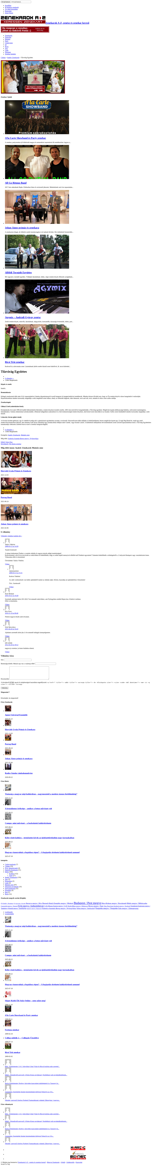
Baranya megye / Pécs (34, 903)
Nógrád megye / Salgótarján (17, 908)
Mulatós (7, 39)
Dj (6, 45)
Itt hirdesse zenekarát (12, 7)
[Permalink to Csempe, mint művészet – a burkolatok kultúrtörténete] (8, 819)
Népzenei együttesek (12, 887)
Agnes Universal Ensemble (16, 715)
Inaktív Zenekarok (13, 57)
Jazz (6, 48)
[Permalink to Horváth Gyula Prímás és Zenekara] (8, 725)
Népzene (8, 52)
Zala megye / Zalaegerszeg (128, 908)
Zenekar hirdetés (10, 54)
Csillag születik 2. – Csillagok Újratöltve (22, 1038)
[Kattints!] (25, 32)
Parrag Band (6, 497)
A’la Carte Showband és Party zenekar (25, 138)
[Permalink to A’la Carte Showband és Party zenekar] (8, 1011)
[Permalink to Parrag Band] (8, 740)
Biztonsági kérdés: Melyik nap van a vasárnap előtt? (18, 664)
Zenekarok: (8, 35)
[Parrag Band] (16, 493)
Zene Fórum (9, 13)
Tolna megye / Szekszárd (86, 908)
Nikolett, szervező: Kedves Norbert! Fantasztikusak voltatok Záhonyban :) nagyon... (32, 1100)
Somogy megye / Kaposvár (34, 908)
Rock (6, 47)
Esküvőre (8, 37)
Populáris (8, 890)
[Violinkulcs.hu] (78, 1154)
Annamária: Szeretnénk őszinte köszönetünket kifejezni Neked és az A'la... (29, 1092)
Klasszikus (8, 881)
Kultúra (11, 874)
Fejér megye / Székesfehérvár (31, 906)
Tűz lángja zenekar (11, 444)
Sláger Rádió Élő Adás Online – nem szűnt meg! (25, 1001)
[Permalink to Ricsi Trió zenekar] (8, 1048)
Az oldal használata (11, 9)
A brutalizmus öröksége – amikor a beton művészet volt (28, 808)
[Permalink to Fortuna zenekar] (8, 1026)
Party (6, 41)
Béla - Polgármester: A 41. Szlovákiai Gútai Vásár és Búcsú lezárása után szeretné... (32, 1066)
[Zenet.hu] (78, 1159)
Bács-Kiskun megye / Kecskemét (114, 903)
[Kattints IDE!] (33, 93)
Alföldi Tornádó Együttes (18, 272)
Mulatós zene (25, 435)
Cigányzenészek (10, 864)
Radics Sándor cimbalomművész (19, 773)
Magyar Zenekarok (53, 1162)
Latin (6, 50)
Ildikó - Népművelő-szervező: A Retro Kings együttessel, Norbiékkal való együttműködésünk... (36, 1075)
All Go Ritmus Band (15, 182)
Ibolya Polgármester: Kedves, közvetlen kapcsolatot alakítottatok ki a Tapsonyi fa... (32, 1083)
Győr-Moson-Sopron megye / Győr (55, 906)
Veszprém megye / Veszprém (106, 908)
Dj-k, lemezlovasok (11, 868)
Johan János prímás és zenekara (22, 227)
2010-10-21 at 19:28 (11, 596)
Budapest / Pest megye (87, 903)
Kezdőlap (8, 5)
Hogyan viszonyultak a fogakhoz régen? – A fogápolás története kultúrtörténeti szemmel (42, 852)
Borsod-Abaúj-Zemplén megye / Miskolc (57, 903)
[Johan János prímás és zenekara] (16, 520)
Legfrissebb (9, 912)
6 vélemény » (9, 378)
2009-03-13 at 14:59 (11, 546)
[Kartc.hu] (78, 1150)
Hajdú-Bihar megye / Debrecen (78, 906)
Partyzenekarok (10, 888)
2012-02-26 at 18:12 (11, 645)
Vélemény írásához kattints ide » (11, 536)
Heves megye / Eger (96, 906)
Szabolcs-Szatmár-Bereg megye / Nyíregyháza (23, 438)
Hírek (7, 872)
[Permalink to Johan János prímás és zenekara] (8, 755)
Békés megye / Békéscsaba (137, 903)
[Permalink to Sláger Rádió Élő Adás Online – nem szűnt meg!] (8, 997)
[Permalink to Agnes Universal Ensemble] (8, 711)
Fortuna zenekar (12, 1030)
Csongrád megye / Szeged (9, 906)
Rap (6, 892)
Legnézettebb (9, 914)
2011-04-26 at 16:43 (11, 629)
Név (2, 660)
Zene (10, 875)
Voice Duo (7, 442)
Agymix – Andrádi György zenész (23, 317)
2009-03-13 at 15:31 (15, 573)
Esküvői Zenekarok (11, 870)
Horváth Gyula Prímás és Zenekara (16, 471)
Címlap (3, 57)
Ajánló (63, 1162)
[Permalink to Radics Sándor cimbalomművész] (8, 769)
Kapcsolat (8, 11)
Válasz (7, 564)
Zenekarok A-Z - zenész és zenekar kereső (32, 1162)
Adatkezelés (70, 1162)
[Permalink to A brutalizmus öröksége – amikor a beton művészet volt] (8, 805)
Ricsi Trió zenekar (15, 362)
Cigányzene (9, 43)
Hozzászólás (5, 679)
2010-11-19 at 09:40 (11, 613)
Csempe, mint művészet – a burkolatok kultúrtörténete (28, 823)
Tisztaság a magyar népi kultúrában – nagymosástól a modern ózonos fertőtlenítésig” (41, 794)
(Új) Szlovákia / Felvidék (20, 903)
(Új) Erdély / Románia (7, 903)
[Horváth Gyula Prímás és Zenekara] (16, 467)
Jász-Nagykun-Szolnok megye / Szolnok (117, 906)
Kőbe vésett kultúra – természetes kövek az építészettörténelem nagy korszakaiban (39, 838)
